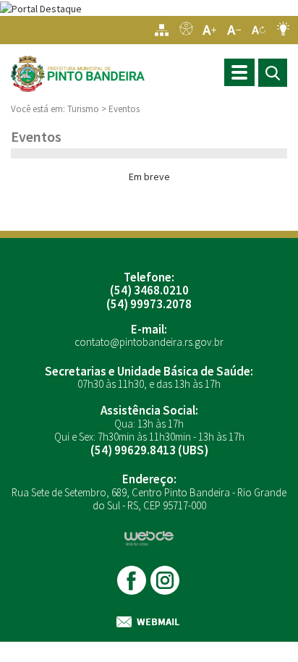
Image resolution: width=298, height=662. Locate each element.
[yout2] (166, 580)
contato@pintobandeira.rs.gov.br (149, 342)
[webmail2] (149, 621)
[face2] (132, 580)
